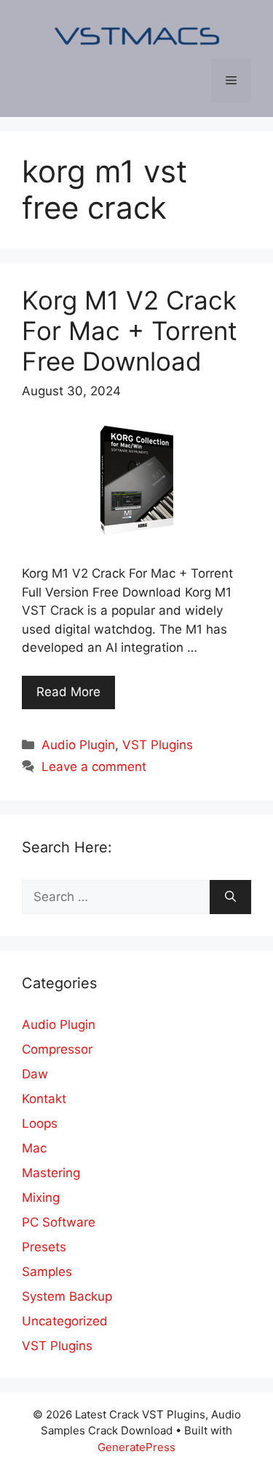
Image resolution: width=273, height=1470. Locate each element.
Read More (68, 691)
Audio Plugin (78, 745)
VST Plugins (157, 745)
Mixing (41, 1197)
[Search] (230, 897)
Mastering (51, 1173)
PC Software (58, 1222)
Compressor (57, 1049)
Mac (34, 1148)
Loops (40, 1123)
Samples (47, 1271)
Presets (44, 1247)
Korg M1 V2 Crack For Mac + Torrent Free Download (129, 330)
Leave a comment (93, 766)
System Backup (67, 1296)
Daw (35, 1074)
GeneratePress (136, 1447)
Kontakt (44, 1098)
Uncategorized (65, 1321)
